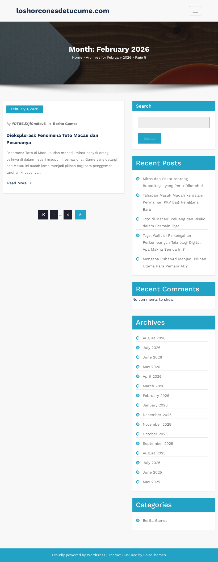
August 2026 (154, 338)
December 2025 (157, 415)
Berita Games (65, 123)
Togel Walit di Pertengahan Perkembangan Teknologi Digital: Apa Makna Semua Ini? (172, 242)
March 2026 (154, 386)
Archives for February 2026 (108, 57)
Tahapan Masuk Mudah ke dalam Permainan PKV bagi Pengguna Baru (173, 202)
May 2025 (151, 482)
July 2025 (151, 463)
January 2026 (155, 405)
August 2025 (154, 453)
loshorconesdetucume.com (63, 11)
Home (77, 57)
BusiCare (130, 555)
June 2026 (152, 357)
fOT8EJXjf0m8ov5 (29, 123)
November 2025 (157, 424)
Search (144, 106)
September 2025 (158, 443)
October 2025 (155, 434)
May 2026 (151, 367)
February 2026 (156, 395)
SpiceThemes (154, 555)
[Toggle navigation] (195, 10)
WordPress (96, 555)
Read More (17, 183)
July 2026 (152, 347)
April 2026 (152, 376)
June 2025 (152, 472)
